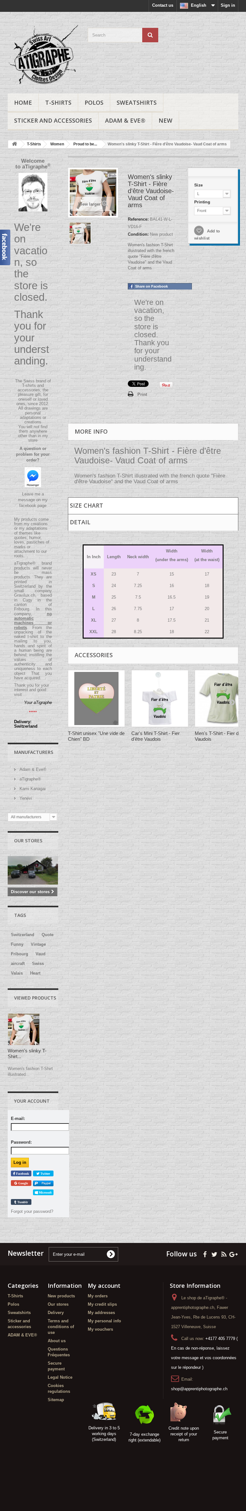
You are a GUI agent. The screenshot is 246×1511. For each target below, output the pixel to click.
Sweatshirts (137, 102)
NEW (165, 120)
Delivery (56, 1312)
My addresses (101, 1312)
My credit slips (102, 1304)
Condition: (138, 234)
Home (23, 102)
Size (199, 185)
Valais (17, 973)
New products (61, 1296)
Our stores (28, 840)
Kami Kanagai (31, 788)
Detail (80, 522)
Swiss (38, 963)
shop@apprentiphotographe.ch (199, 1388)
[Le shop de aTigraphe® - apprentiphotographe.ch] (43, 55)
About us (57, 1340)
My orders (98, 1296)
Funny (17, 944)
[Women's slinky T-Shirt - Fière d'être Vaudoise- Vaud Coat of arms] (80, 233)
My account (104, 1285)
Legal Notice (60, 1377)
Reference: (138, 219)
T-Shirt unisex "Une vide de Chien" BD (96, 736)
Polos (94, 102)
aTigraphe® (29, 779)
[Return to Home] (14, 144)
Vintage (38, 944)
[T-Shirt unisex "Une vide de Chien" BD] (96, 698)
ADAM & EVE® (125, 120)
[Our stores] (33, 870)
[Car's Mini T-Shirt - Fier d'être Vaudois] (159, 698)
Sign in (228, 5)
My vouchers (100, 1329)
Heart (35, 973)
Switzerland (22, 934)
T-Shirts (58, 102)
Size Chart (86, 505)
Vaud (40, 954)
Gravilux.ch (24, 595)
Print (142, 394)
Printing (202, 202)
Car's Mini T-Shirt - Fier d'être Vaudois (155, 736)
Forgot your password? (32, 1211)
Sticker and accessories (53, 120)
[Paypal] (43, 1183)
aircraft (18, 963)
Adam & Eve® (32, 769)
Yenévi (25, 798)
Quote (47, 934)
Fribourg (19, 954)
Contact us (162, 5)
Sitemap (56, 1399)
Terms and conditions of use (61, 1327)
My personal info (104, 1321)
